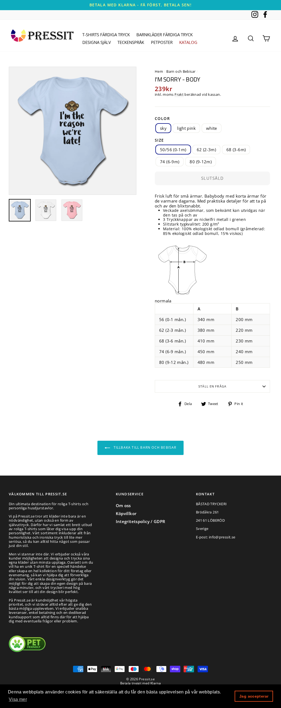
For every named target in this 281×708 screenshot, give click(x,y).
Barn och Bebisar (180, 71)
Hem (159, 71)
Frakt (179, 94)
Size (159, 140)
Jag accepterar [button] (253, 696)
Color (162, 118)
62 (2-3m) (206, 149)
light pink (186, 128)
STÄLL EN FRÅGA (212, 386)
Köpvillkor (126, 513)
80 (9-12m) (201, 161)
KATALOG (188, 42)
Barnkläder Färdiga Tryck (164, 34)
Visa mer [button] (18, 699)
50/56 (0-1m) (173, 149)
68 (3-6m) (236, 149)
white (211, 128)
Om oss (123, 505)
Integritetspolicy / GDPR (140, 521)
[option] (140, 5)
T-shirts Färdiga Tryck (106, 34)
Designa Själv (96, 42)
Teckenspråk (130, 42)
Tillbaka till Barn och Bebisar (144, 447)
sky (163, 128)
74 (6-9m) (169, 161)
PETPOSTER (162, 42)
